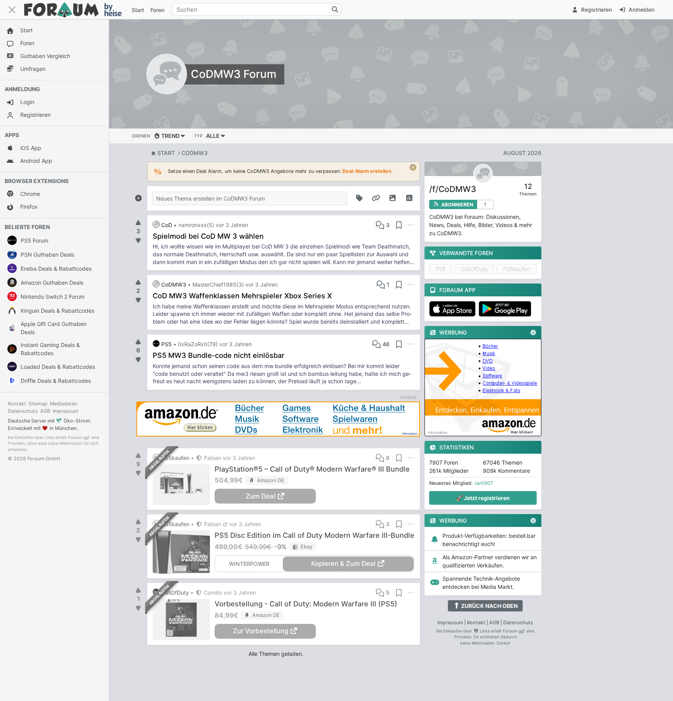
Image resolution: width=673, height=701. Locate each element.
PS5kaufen (516, 269)
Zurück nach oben (489, 605)
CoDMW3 (194, 153)
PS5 (441, 269)
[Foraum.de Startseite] (76, 9)
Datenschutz (23, 411)
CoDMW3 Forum (234, 74)
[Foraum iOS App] (454, 309)
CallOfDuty (474, 269)
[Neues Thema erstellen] (138, 197)
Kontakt (17, 404)
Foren (157, 10)
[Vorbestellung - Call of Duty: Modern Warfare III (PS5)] (184, 619)
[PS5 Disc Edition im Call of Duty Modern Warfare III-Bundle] (184, 552)
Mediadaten (64, 404)
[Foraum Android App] (506, 309)
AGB (45, 411)
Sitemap (38, 404)
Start (166, 153)
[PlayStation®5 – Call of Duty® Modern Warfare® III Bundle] (184, 484)
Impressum (65, 411)
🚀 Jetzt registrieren (483, 498)
